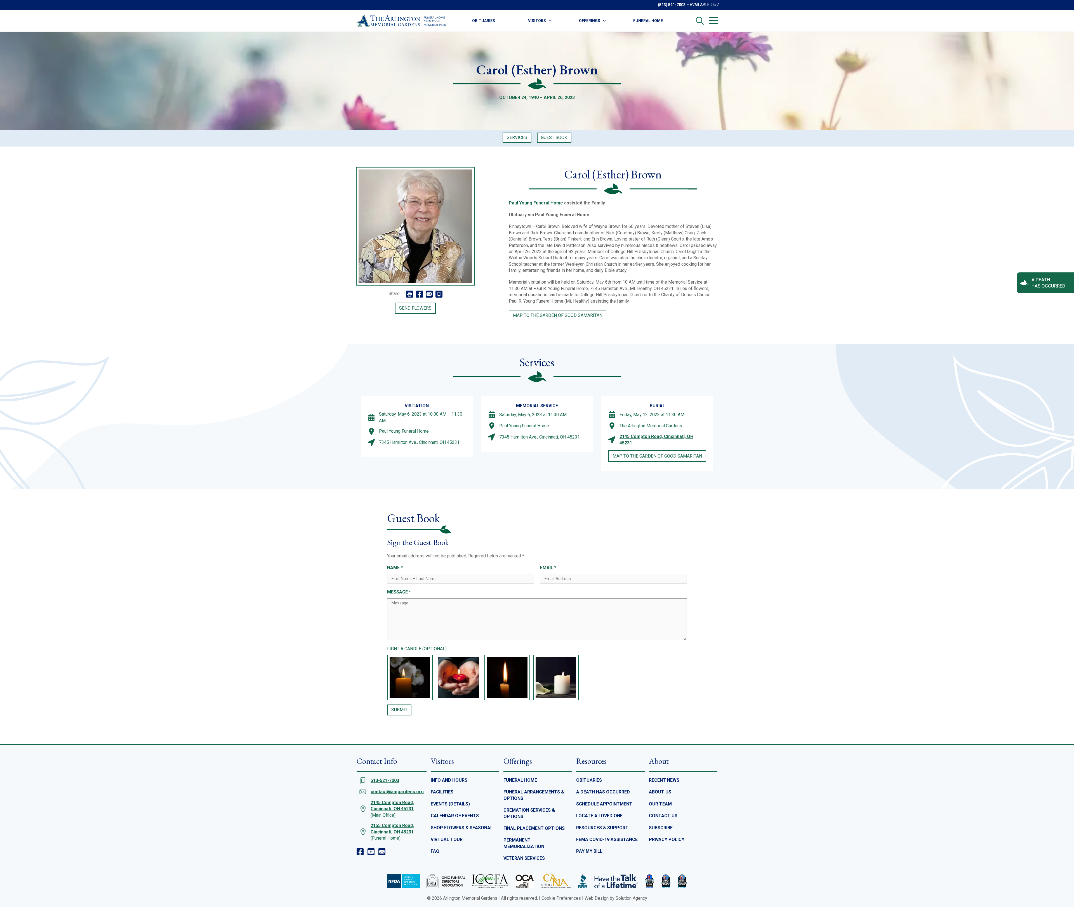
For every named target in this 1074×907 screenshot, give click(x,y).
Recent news (664, 780)
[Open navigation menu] (713, 20)
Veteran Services (524, 858)
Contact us (663, 815)
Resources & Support (602, 827)
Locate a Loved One (599, 815)
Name (395, 567)
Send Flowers (415, 308)
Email (548, 567)
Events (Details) (450, 804)
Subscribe (661, 827)
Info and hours (449, 780)
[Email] (381, 851)
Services (517, 137)
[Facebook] (360, 851)
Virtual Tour (447, 839)
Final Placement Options (534, 828)
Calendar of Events (455, 815)
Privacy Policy (666, 839)
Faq (435, 851)
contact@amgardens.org (397, 791)
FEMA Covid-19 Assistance (607, 839)
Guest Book (554, 137)
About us (660, 792)
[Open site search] (699, 21)
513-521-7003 (385, 780)
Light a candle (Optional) (417, 648)
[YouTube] (371, 851)
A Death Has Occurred (603, 792)
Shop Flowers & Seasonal (462, 827)
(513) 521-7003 (672, 5)
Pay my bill (589, 851)
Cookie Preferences (561, 898)
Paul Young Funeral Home (536, 203)
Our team (660, 804)
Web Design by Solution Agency (616, 898)
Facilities (442, 792)
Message (399, 592)
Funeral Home (648, 20)
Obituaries (483, 20)
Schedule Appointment (604, 804)
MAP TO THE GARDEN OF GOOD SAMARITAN (557, 315)
